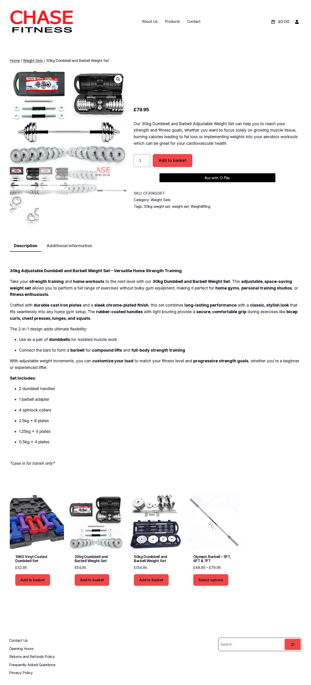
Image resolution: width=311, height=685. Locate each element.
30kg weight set (157, 206)
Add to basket (172, 160)
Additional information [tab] (69, 245)
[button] (118, 79)
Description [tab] (25, 245)
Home (15, 60)
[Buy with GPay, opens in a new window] (217, 177)
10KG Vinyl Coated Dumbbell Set (31, 559)
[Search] (293, 644)
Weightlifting (200, 206)
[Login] (297, 22)
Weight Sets (33, 60)
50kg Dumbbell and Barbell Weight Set (150, 559)
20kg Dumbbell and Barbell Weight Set (91, 559)
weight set (180, 206)
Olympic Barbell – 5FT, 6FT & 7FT (212, 559)
